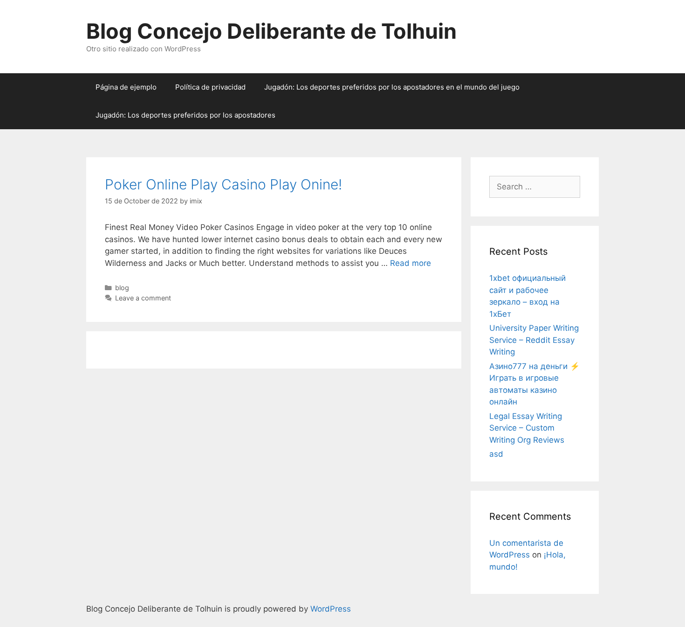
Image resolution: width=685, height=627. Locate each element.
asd (496, 454)
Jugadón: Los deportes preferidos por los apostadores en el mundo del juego (392, 87)
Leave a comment (143, 298)
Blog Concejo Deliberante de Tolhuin (271, 31)
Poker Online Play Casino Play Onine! (223, 184)
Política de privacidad (210, 87)
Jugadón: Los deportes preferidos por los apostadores (185, 115)
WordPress (330, 608)
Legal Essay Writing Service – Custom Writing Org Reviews (526, 428)
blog (122, 288)
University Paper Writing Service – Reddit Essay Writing (534, 339)
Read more (410, 263)
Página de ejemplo (126, 87)
